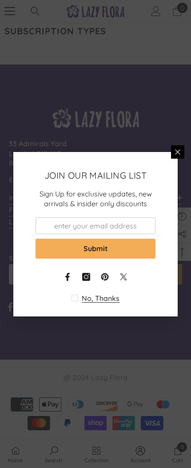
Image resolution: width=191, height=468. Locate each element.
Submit (96, 248)
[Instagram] (86, 277)
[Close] (177, 152)
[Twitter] (123, 277)
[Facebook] (67, 277)
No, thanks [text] (100, 298)
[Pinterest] (105, 277)
